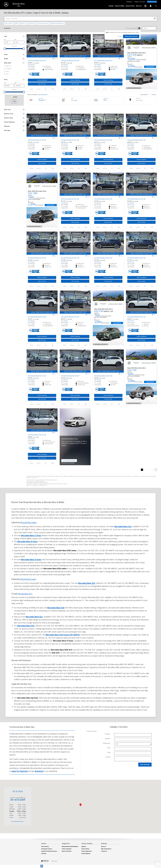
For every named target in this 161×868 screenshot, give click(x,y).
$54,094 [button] (99, 63)
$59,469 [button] (99, 378)
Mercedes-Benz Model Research (70, 846)
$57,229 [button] (66, 201)
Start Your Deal (42, 83)
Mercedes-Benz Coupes (28, 579)
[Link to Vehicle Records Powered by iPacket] (34, 74)
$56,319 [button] (99, 142)
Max (15, 39)
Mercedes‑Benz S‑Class (31, 559)
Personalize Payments (131, 36)
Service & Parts (130, 6)
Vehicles (111, 6)
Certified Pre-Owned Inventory (49, 851)
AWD (17, 23)
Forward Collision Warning (57, 23)
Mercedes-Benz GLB (55, 608)
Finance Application (87, 851)
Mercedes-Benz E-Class (27, 541)
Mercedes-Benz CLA (122, 526)
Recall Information (67, 851)
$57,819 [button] (33, 319)
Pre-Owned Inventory (46, 849)
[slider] (5, 49)
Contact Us (104, 851)
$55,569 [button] (66, 142)
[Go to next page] (156, 470)
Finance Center (85, 849)
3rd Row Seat (31, 23)
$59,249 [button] (33, 378)
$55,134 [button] (33, 142)
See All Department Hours (17, 821)
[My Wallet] (145, 6)
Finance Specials (86, 853)
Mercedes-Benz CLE (86, 583)
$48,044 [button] (33, 63)
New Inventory (45, 846)
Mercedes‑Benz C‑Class (31, 535)
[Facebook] (41, 866)
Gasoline (23, 23)
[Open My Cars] (150, 6)
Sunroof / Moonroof (43, 23)
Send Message (145, 764)
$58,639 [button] (132, 319)
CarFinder (43, 853)
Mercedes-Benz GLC (34, 617)
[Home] (6, 4)
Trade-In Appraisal (66, 849)
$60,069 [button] (33, 437)
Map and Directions (106, 849)
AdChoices (53, 861)
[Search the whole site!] (156, 6)
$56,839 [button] (132, 142)
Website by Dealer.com (45, 861)
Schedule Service (152, 1)
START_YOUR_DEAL (31, 64)
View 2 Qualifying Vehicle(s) (69, 461)
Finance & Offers (119, 6)
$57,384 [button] (99, 201)
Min (5, 39)
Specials (84, 846)
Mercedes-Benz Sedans (28, 522)
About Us (138, 6)
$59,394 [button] (66, 378)
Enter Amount (14, 103)
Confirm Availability (42, 80)
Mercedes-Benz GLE (25, 626)
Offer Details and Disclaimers (133, 88)
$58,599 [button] (66, 319)
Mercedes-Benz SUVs (25, 594)
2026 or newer (9, 23)
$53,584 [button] (66, 63)
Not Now (120, 36)
